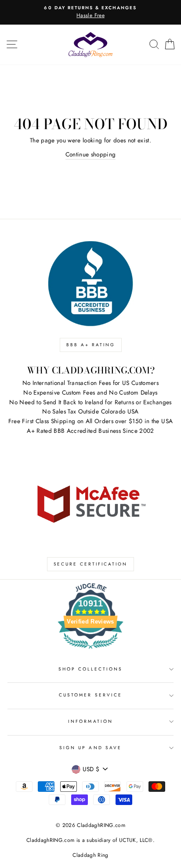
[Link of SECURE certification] (90, 503)
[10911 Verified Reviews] (90, 650)
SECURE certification (90, 564)
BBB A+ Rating (90, 344)
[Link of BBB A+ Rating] (90, 283)
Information (90, 721)
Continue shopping (90, 154)
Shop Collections (90, 669)
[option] (90, 12)
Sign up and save (90, 747)
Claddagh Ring (90, 855)
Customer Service (90, 695)
